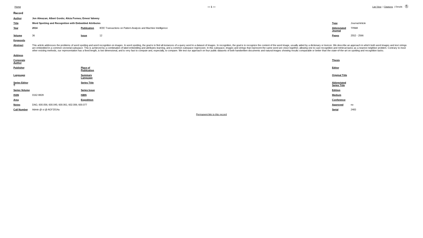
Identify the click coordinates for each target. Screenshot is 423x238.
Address (18, 55)
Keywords (19, 40)
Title (16, 23)
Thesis (336, 60)
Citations (388, 7)
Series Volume (21, 90)
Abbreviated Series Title (339, 84)
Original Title (339, 75)
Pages (335, 35)
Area (16, 100)
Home (18, 7)
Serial (335, 109)
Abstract (18, 45)
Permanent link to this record (211, 114)
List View (376, 7)
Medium (336, 95)
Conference (338, 100)
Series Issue (88, 90)
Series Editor (20, 82)
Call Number (20, 109)
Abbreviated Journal (339, 29)
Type (335, 23)
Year (15, 28)
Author (17, 18)
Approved (337, 104)
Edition (336, 90)
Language (19, 75)
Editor (335, 67)
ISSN (16, 95)
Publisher (18, 67)
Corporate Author (19, 61)
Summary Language (87, 76)
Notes (16, 104)
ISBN (84, 95)
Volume (17, 35)
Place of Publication (87, 69)
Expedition (87, 100)
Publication (87, 28)
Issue (84, 35)
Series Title (87, 82)
